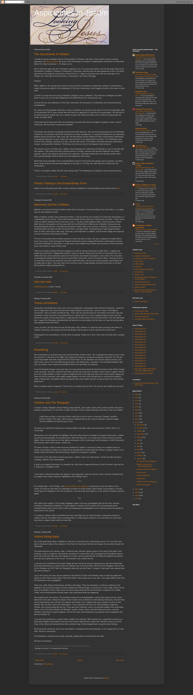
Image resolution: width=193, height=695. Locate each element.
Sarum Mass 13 (140, 361)
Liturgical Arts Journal (143, 109)
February (140, 456)
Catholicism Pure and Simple (145, 258)
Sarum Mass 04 (140, 337)
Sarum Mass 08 (140, 347)
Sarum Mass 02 (140, 331)
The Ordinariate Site (142, 316)
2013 (137, 416)
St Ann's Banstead (141, 301)
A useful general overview (144, 373)
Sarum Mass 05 (140, 339)
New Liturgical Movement (144, 55)
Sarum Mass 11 (140, 355)
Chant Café (139, 261)
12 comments (63, 271)
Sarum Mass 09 (140, 350)
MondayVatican (141, 128)
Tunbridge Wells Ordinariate (145, 319)
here (118, 188)
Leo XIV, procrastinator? (143, 130)
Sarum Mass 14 (140, 363)
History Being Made (46, 536)
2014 (137, 413)
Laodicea (138, 266)
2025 (137, 394)
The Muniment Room (142, 282)
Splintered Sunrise (41, 287)
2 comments (63, 526)
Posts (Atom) (48, 664)
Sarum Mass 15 (140, 366)
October (140, 431)
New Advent (139, 272)
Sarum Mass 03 (140, 334)
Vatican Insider (140, 287)
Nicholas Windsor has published (76, 486)
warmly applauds (52, 61)
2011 (137, 422)
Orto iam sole (42, 281)
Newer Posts (39, 660)
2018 (137, 401)
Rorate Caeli (139, 275)
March (139, 452)
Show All (156, 244)
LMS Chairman (140, 146)
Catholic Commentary (142, 256)
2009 (137, 492)
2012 (137, 419)
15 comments (63, 343)
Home (80, 660)
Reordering (41, 349)
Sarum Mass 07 (140, 345)
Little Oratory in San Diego (144, 269)
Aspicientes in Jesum (71, 12)
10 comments (63, 654)
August (139, 437)
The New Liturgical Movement (145, 284)
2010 (137, 489)
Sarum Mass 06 (140, 342)
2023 (137, 398)
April (138, 449)
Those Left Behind (45, 303)
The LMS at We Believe (143, 148)
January (140, 459)
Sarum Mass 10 (140, 353)
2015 (137, 410)
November (141, 428)
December (141, 425)
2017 (137, 404)
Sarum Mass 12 (140, 358)
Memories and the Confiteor (51, 204)
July (138, 440)
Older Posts (120, 660)
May (138, 446)
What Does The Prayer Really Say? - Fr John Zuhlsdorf (145, 291)
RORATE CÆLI (140, 92)
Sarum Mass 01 (140, 329)
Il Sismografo (139, 264)
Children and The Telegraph (51, 402)
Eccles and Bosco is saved (145, 185)
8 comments (63, 392)
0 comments (63, 194)
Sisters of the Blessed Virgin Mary (146, 314)
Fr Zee (137, 204)
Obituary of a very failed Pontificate (146, 229)
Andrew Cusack (140, 253)
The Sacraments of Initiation (52, 54)
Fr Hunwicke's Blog (141, 311)
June (139, 443)
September (141, 434)
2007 (137, 499)
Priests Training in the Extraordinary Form (60, 183)
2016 (137, 407)
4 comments (63, 292)
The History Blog (141, 72)
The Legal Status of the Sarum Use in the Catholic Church (145, 370)
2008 (137, 495)
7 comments (63, 176)
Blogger (106, 678)
